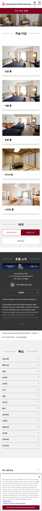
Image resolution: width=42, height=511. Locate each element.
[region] (21, 492)
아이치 (4, 384)
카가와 (4, 433)
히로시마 (5, 427)
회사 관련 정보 (7, 470)
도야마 (4, 377)
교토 (4, 396)
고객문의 (21, 292)
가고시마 (5, 445)
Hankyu (34, 333)
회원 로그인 (34, 5)
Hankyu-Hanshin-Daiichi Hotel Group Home (16, 333)
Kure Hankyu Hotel (8, 337)
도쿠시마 (5, 439)
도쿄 (4, 371)
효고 (4, 408)
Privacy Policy (7, 501)
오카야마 (5, 415)
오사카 (4, 402)
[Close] (39, 476)
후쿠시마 (5, 365)
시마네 (4, 421)
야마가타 (5, 359)
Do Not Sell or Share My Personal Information (21, 507)
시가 (4, 390)
